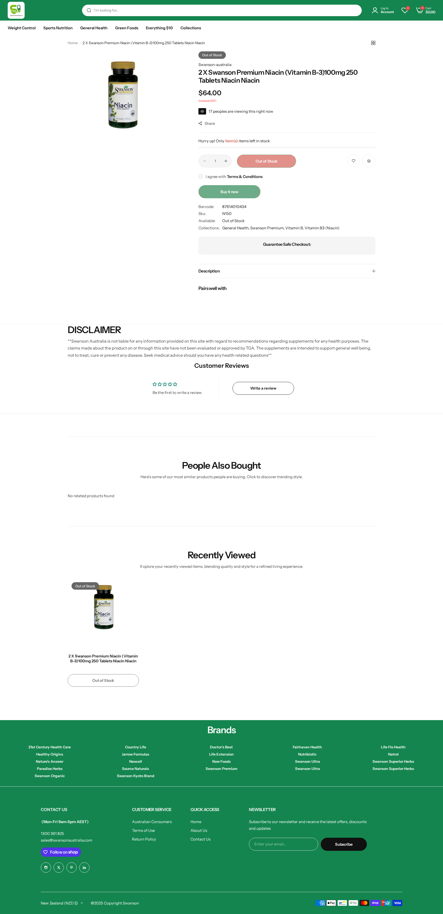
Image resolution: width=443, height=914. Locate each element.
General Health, (236, 227)
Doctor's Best (221, 747)
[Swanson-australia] (16, 10)
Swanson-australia (214, 64)
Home (73, 43)
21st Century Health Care (49, 747)
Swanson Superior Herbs (393, 761)
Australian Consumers (152, 821)
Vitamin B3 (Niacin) (322, 227)
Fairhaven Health (307, 747)
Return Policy (144, 839)
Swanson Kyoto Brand (135, 776)
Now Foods (221, 761)
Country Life (135, 747)
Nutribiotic (307, 754)
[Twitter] (59, 867)
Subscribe (344, 844)
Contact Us (200, 839)
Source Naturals (135, 768)
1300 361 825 (52, 833)
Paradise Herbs (50, 768)
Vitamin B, (295, 227)
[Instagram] (46, 867)
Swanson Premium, (267, 227)
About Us (198, 830)
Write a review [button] (263, 388)
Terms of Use (143, 830)
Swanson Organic (50, 776)
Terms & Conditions (245, 176)
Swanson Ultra (307, 761)
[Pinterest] (71, 867)
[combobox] (222, 10)
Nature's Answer (49, 761)
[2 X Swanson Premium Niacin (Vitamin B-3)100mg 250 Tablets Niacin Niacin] (103, 614)
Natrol (393, 754)
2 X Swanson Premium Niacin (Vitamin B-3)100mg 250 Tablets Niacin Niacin (103, 658)
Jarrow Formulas (135, 754)
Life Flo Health (393, 747)
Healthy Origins (49, 754)
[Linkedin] (84, 867)
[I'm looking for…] (89, 10)
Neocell (135, 761)
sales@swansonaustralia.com (66, 840)
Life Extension (221, 754)
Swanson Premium (221, 768)
